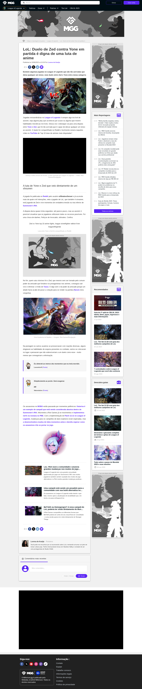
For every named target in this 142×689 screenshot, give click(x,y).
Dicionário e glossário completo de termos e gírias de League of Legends (106, 435)
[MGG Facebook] (22, 664)
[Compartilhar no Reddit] (37, 67)
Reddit (45, 196)
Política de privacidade (65, 684)
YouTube (33, 133)
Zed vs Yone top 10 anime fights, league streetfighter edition (52, 224)
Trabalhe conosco (63, 670)
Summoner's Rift (30, 206)
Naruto (77, 290)
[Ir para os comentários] (41, 67)
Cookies (59, 681)
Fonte (45, 367)
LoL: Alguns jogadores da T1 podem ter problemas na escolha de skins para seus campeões (107, 186)
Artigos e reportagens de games (36, 41)
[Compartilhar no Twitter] (33, 67)
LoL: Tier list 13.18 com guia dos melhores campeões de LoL (107, 343)
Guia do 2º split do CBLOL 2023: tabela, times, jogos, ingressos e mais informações (106, 315)
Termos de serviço (63, 677)
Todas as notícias (107, 211)
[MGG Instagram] (36, 664)
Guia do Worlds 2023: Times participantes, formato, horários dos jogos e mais (108, 203)
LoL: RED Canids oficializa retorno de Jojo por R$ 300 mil (108, 178)
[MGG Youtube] (31, 664)
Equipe (59, 667)
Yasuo (46, 287)
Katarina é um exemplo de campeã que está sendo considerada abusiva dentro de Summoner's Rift (54, 409)
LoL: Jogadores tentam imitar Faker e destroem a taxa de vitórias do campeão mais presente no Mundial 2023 (108, 142)
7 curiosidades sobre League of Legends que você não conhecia (107, 370)
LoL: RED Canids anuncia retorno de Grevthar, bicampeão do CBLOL (108, 133)
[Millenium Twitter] (26, 664)
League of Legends (52, 41)
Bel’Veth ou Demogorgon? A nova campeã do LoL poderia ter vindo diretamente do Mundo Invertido (64, 508)
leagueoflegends (54, 227)
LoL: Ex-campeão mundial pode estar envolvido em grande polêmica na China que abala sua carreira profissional (108, 152)
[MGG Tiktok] (46, 664)
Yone (29, 127)
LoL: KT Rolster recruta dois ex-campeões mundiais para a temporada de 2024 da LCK (108, 171)
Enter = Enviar (69, 576)
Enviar (82, 576)
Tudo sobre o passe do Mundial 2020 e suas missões (106, 463)
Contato (59, 663)
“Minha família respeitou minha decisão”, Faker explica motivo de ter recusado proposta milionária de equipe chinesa (108, 124)
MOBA (40, 406)
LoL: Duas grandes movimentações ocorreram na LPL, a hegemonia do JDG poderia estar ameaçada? (108, 162)
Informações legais (64, 674)
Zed (34, 127)
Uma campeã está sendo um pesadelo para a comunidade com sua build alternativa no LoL (64, 489)
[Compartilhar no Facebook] (29, 67)
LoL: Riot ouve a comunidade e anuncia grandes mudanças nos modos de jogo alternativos (61, 468)
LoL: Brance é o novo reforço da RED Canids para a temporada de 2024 (109, 195)
